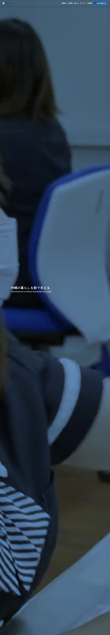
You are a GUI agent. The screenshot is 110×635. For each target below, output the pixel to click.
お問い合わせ (100, 3)
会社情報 (70, 3)
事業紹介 (64, 3)
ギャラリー (83, 3)
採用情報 (89, 3)
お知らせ (76, 3)
